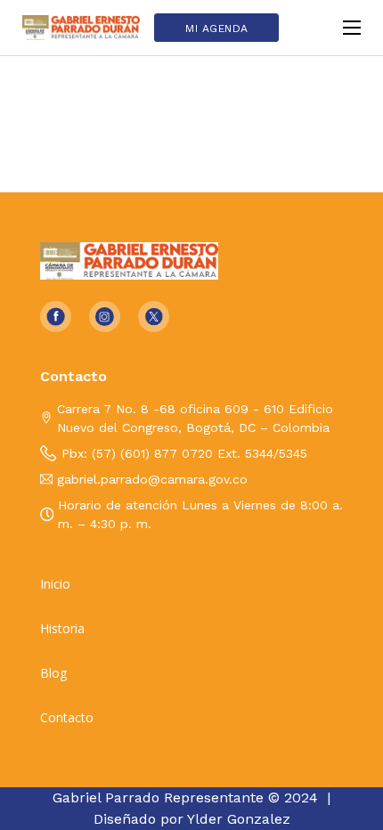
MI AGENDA (217, 28)
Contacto (67, 718)
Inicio (55, 584)
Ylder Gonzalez (238, 818)
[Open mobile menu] (352, 27)
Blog (53, 673)
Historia (62, 628)
